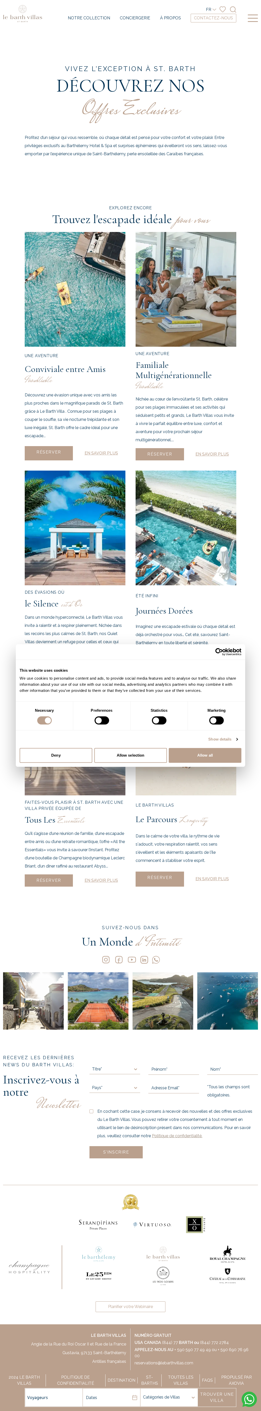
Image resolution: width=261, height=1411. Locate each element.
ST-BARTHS (149, 1380)
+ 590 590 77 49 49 (192, 1349)
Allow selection (131, 755)
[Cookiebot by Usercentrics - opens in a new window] (219, 652)
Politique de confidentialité (75, 1380)
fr (208, 9)
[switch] (102, 720)
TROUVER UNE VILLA (217, 1397)
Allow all (205, 755)
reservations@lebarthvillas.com (164, 1363)
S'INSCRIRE (116, 1152)
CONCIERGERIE (135, 18)
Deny (55, 755)
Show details (219, 739)
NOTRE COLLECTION (89, 18)
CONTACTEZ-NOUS (213, 18)
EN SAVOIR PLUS (101, 453)
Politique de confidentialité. (177, 1135)
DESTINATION (121, 1380)
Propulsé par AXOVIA (236, 1380)
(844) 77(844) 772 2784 (182, 1342)
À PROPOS (170, 18)
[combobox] (183, 1397)
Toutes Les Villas (180, 1380)
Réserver (48, 452)
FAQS (207, 1380)
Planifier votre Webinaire (130, 1306)
